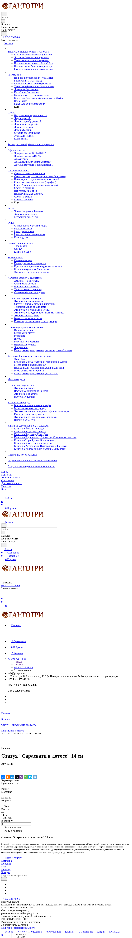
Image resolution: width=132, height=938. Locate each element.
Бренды (5, 872)
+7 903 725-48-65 (10, 37)
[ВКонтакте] (3, 777)
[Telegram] (35, 777)
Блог (3, 866)
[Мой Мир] (12, 777)
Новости (6, 863)
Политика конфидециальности (18, 927)
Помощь (5, 869)
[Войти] (2, 595)
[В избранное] (2, 767)
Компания (6, 860)
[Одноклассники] (8, 777)
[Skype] (30, 777)
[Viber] (21, 777)
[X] (17, 777)
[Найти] (4, 33)
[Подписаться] (4, 879)
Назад (18, 661)
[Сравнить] (3, 770)
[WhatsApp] (26, 777)
